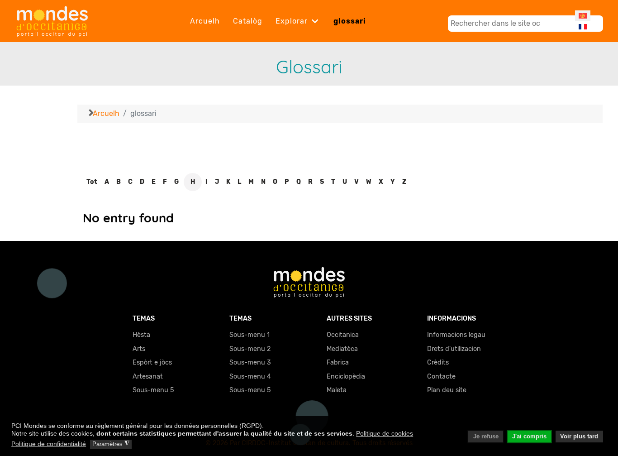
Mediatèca (342, 349)
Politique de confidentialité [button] (48, 443)
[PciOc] (309, 281)
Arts (139, 349)
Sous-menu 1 (249, 335)
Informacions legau (456, 335)
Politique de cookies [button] (384, 433)
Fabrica (338, 362)
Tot (91, 182)
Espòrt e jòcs (152, 362)
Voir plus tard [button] (579, 436)
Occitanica (343, 335)
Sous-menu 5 (153, 390)
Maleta (337, 390)
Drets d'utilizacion (454, 349)
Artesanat (148, 376)
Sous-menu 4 (250, 376)
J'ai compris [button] (529, 436)
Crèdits (438, 362)
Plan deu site (446, 390)
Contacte (441, 376)
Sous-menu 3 (250, 362)
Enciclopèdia (346, 376)
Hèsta (141, 335)
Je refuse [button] (486, 436)
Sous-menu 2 (250, 349)
